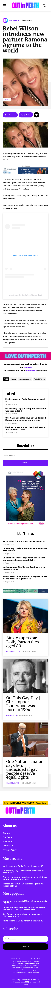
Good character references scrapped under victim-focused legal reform (25, 577)
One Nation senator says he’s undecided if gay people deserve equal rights (25, 419)
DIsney (13, 379)
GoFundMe (31, 370)
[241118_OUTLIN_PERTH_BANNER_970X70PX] (25, 803)
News (7, 100)
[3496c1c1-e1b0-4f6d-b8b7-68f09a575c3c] (25, 591)
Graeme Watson (13, 651)
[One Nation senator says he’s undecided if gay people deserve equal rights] (25, 739)
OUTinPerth (14, 20)
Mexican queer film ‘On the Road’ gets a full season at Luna (25, 428)
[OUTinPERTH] (26, 5)
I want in (25, 463)
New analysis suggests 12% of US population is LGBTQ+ (25, 902)
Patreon (28, 367)
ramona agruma (25, 379)
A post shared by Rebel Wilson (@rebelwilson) (25, 295)
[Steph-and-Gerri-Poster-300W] (25, 498)
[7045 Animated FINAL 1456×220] (25, 170)
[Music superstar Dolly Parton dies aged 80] (25, 616)
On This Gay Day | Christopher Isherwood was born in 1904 (25, 409)
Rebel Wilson (39, 379)
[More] (36, 114)
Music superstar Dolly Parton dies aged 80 (25, 400)
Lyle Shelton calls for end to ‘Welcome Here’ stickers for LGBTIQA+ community (24, 908)
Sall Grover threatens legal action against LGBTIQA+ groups (22, 915)
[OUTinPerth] (6, 20)
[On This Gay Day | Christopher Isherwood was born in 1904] (25, 676)
